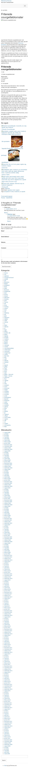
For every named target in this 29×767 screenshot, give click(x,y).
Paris (5, 368)
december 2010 (8, 721)
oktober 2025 (7, 448)
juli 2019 (6, 563)
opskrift (6, 365)
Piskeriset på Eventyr (6, 1)
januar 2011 (7, 720)
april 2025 (6, 457)
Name (2, 231)
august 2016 (7, 617)
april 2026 (6, 438)
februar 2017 (7, 607)
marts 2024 (7, 477)
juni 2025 (6, 454)
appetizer (10, 190)
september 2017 (8, 597)
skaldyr (6, 389)
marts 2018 (7, 587)
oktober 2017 (7, 595)
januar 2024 (7, 480)
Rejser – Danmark (8, 374)
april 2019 (6, 567)
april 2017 (6, 604)
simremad (6, 388)
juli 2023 (6, 489)
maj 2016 (6, 621)
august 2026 (7, 432)
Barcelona (6, 282)
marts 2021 (7, 532)
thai (5, 409)
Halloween (6, 317)
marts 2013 (7, 680)
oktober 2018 (7, 577)
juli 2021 (6, 526)
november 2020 (8, 538)
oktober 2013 (7, 669)
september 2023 (8, 486)
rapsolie (23, 191)
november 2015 (8, 630)
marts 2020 (7, 551)
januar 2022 (7, 517)
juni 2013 (6, 675)
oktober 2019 (7, 558)
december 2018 (8, 574)
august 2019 (7, 561)
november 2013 (8, 667)
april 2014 (6, 660)
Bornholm (6, 290)
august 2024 (7, 469)
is (4, 323)
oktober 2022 (7, 503)
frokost (6, 308)
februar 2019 (7, 571)
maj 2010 (6, 732)
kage (5, 330)
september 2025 (8, 449)
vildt (5, 420)
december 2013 (8, 666)
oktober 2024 (7, 466)
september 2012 (8, 689)
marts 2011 (7, 717)
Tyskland (6, 414)
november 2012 (8, 686)
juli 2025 (6, 452)
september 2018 (8, 578)
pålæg (5, 366)
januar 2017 (7, 609)
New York (6, 356)
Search (4, 760)
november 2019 (8, 557)
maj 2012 (6, 695)
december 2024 (8, 463)
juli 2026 (6, 434)
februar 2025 (7, 460)
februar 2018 (7, 589)
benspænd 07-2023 (9, 191)
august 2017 (7, 598)
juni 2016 (6, 620)
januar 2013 (7, 683)
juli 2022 (6, 507)
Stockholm (6, 400)
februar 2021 (7, 534)
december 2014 (8, 647)
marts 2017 (7, 606)
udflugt (6, 416)
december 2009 (8, 740)
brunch (6, 294)
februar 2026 (7, 441)
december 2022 (8, 500)
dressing (6, 299)
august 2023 (7, 488)
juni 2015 (6, 638)
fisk (5, 303)
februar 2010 (7, 736)
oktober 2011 (7, 706)
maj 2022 (6, 511)
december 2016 (8, 610)
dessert (6, 296)
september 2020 (8, 541)
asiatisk (6, 279)
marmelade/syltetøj (9, 348)
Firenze (6, 302)
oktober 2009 (7, 743)
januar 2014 (7, 664)
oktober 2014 (7, 650)
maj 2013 (6, 677)
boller (5, 288)
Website (3, 242)
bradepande (7, 291)
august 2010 (7, 727)
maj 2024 (6, 474)
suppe (5, 402)
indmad (6, 322)
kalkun (5, 331)
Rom (5, 379)
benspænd (6, 285)
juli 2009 (6, 747)
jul (4, 328)
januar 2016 (7, 627)
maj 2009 (6, 750)
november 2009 (8, 741)
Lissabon (6, 339)
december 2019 (8, 555)
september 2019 (8, 560)
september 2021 (8, 523)
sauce (5, 386)
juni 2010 (6, 730)
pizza (5, 371)
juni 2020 (6, 546)
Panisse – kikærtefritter (6, 197)
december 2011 (8, 703)
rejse (5, 373)
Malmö (6, 343)
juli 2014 (6, 655)
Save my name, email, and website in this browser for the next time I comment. (14, 262)
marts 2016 (7, 624)
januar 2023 (7, 498)
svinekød (6, 405)
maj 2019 (6, 566)
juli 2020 (6, 544)
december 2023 (8, 481)
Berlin (5, 286)
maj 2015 (6, 640)
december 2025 (8, 444)
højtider (6, 319)
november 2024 (8, 464)
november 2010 (8, 723)
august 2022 (7, 506)
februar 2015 (7, 644)
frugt (5, 310)
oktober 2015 (7, 632)
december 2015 (8, 629)
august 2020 (7, 543)
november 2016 (8, 612)
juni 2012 (6, 693)
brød (5, 293)
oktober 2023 (7, 484)
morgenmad (7, 353)
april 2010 (6, 733)
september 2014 (8, 652)
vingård (6, 423)
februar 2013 (7, 681)
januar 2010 (7, 738)
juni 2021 (6, 527)
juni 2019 (6, 564)
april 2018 (6, 586)
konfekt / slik (7, 333)
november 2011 (8, 704)
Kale (5, 765)
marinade (6, 345)
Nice (5, 357)
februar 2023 (7, 497)
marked (6, 346)
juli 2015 (6, 637)
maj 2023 (6, 492)
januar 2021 (7, 535)
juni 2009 (6, 749)
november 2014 (8, 649)
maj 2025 (6, 455)
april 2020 (6, 549)
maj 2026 (6, 437)
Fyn (5, 311)
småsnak (6, 393)
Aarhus (6, 273)
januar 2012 (7, 701)
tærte (5, 408)
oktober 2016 (7, 614)
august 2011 (7, 709)
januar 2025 (7, 461)
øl (20, 191)
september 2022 (8, 504)
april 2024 (6, 475)
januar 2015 (7, 646)
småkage (6, 391)
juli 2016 (6, 618)
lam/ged (6, 337)
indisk (5, 320)
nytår (5, 359)
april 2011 (6, 715)
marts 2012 (7, 698)
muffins (6, 354)
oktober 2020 (7, 540)
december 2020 (8, 537)
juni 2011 (6, 712)
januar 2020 (7, 554)
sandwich (6, 385)
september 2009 (8, 744)
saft (5, 382)
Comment (3, 248)
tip (4, 413)
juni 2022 (6, 509)
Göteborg (6, 313)
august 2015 (7, 635)
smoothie (6, 394)
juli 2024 (6, 471)
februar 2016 (7, 626)
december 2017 (8, 592)
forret (14, 190)
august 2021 (7, 524)
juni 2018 (6, 583)
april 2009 (6, 752)
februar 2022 (7, 515)
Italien (5, 325)
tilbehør (6, 411)
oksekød (6, 362)
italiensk (6, 326)
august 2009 (7, 746)
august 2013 (7, 672)
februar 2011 (7, 718)
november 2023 (8, 483)
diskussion (6, 297)
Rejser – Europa (8, 376)
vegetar (18, 190)
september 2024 (8, 468)
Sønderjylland (7, 397)
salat (5, 383)
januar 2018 (7, 590)
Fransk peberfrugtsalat (6, 196)
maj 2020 (6, 547)
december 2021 (8, 518)
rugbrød (6, 380)
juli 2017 (6, 600)
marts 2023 (7, 495)
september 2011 (8, 707)
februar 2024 (7, 478)
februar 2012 (7, 700)
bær (5, 280)
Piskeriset (7, 188)
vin (5, 422)
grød (5, 316)
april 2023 (6, 494)
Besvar (6, 212)
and (5, 274)
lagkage (6, 336)
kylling (5, 334)
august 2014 (7, 653)
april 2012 (6, 697)
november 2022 (8, 501)
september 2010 (8, 726)
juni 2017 (6, 601)
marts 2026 (7, 440)
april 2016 (6, 623)
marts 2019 (7, 569)
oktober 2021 (7, 521)
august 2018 (7, 580)
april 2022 (6, 512)
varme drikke (7, 417)
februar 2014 (7, 663)
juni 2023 (6, 491)
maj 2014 (6, 658)
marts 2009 (7, 753)
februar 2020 (7, 552)
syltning (6, 406)
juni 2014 (6, 657)
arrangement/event (9, 277)
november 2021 (8, 520)
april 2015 (6, 641)
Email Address (5, 236)
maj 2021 (6, 529)
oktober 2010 (7, 724)
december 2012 (8, 684)
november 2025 (8, 446)
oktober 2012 (7, 687)
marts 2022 (7, 514)
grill (5, 314)
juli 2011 (6, 710)
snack (5, 396)
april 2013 (6, 678)
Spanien (6, 399)
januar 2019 (7, 572)
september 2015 (8, 634)
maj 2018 (6, 584)
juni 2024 (6, 472)
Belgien (6, 283)
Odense (6, 360)
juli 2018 (6, 581)
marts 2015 (7, 643)
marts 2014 (7, 661)
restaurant (6, 377)
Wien (5, 426)
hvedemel (16, 191)
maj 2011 (6, 713)
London (6, 340)
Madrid (6, 342)
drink (5, 300)
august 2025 (7, 451)
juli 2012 (6, 692)
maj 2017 (6, 603)
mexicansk (6, 351)
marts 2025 (7, 458)
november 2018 (8, 575)
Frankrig (6, 306)
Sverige (6, 403)
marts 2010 (7, 735)
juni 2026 (6, 435)
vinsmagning (7, 425)
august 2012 (7, 690)
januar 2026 (7, 443)
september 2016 (8, 615)
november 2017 (8, 594)
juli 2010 (6, 729)
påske (5, 369)
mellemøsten (7, 349)
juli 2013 (6, 673)
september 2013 (8, 670)
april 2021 (6, 531)
